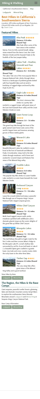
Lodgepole (7, 12)
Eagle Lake (21, 93)
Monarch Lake (23, 137)
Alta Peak (21, 37)
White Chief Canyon (26, 206)
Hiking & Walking (12, 3)
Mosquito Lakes (24, 228)
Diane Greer (8, 27)
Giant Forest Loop (25, 115)
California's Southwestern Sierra (15, 9)
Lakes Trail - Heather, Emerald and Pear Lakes (26, 65)
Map (32, 9)
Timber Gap (22, 258)
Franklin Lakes (23, 165)
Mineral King (18, 12)
